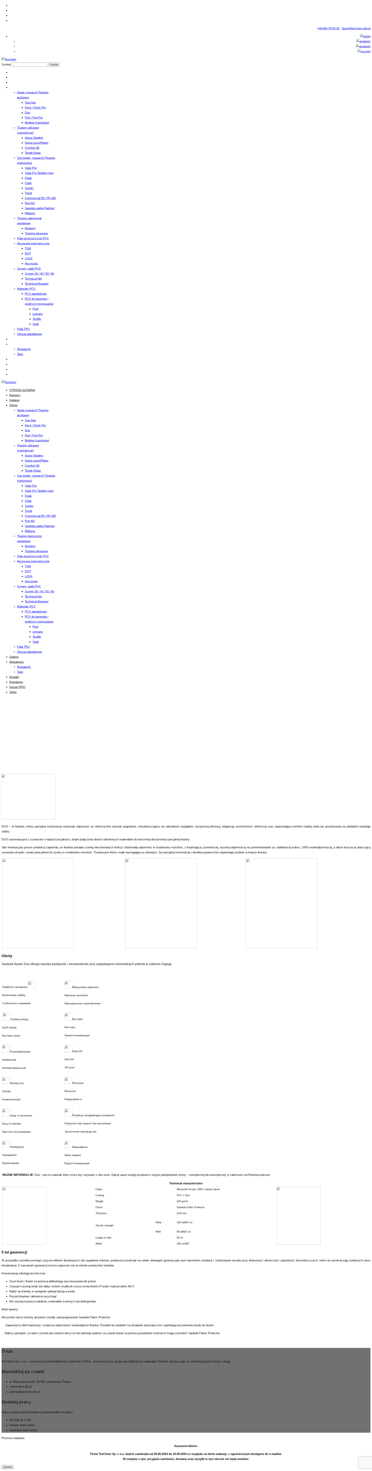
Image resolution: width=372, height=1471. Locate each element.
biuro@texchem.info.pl (355, 28)
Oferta (179, 736)
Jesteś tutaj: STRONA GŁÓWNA (150, 736)
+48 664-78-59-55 (328, 28)
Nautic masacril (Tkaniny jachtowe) (209, 736)
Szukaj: (6, 64)
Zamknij (7, 1467)
